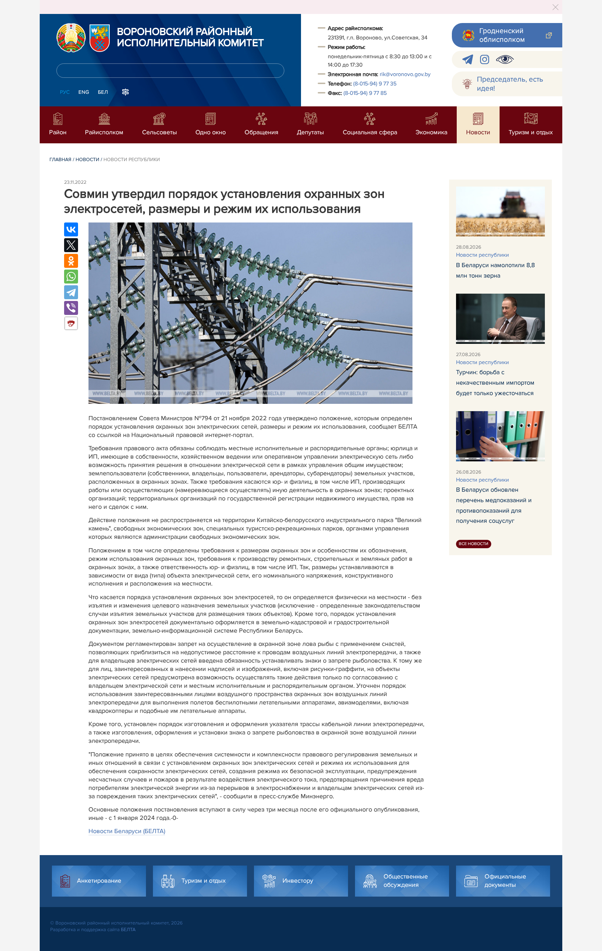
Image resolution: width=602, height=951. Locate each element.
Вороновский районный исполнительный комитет (190, 38)
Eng (83, 92)
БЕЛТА (128, 930)
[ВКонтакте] (71, 229)
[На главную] (71, 37)
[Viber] (71, 308)
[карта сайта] (125, 91)
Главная (60, 160)
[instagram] (484, 59)
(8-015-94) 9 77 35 (374, 83)
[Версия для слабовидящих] (505, 59)
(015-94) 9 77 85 (365, 93)
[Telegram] (71, 292)
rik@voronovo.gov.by (405, 74)
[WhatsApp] (71, 277)
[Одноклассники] (71, 261)
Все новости (473, 543)
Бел (103, 92)
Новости (87, 160)
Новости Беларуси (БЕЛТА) (126, 831)
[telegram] (467, 59)
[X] (71, 245)
